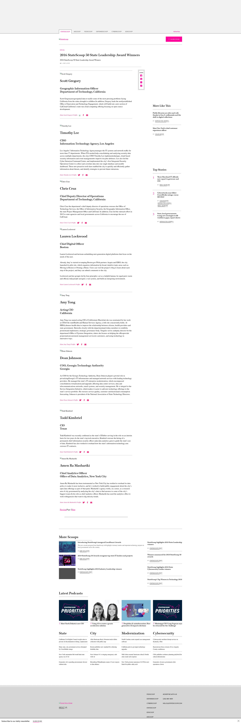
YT (178, 708)
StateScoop (65, 32)
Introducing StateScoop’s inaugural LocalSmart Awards (99, 542)
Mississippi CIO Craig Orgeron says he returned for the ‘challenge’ (167, 624)
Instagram (174, 708)
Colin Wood (159, 134)
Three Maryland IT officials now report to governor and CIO (168, 179)
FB (164, 708)
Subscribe (175, 39)
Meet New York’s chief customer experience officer (165, 129)
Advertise (176, 31)
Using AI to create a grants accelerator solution (101, 624)
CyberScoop (117, 31)
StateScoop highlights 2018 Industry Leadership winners (100, 569)
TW (167, 708)
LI (170, 708)
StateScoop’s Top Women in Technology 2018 (164, 579)
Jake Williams (84, 551)
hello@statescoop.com (172, 703)
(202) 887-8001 (168, 699)
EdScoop (129, 31)
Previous (63, 509)
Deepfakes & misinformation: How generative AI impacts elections (136, 624)
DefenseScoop (102, 31)
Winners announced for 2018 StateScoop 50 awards (164, 556)
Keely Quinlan (165, 185)
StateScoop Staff (86, 572)
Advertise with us (170, 694)
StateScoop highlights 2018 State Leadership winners (164, 543)
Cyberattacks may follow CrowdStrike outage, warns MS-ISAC (167, 195)
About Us (63, 707)
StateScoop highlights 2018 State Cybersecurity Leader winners (160, 568)
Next (73, 509)
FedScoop (88, 31)
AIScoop (77, 31)
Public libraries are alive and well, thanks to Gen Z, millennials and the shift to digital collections (167, 115)
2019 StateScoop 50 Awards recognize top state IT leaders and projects (105, 556)
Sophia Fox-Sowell (162, 121)
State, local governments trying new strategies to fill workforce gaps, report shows (168, 215)
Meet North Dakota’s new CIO (72, 623)
